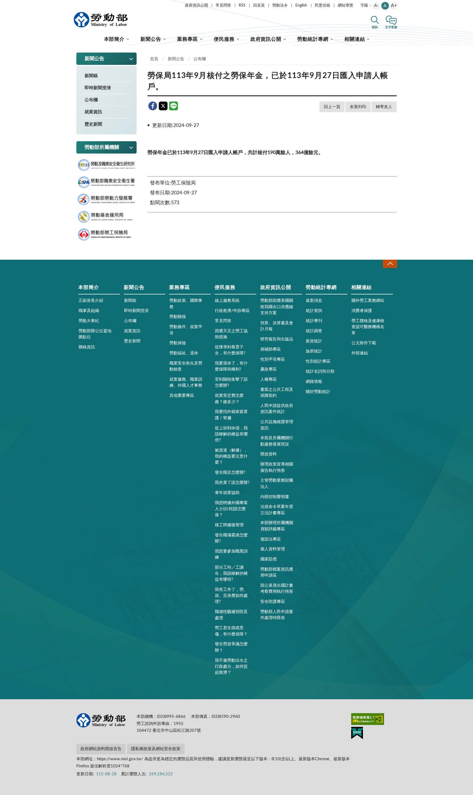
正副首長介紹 (91, 301)
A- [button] (376, 6)
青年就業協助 (227, 493)
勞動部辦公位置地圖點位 (95, 334)
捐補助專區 (270, 349)
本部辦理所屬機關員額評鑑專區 (276, 526)
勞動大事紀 (89, 321)
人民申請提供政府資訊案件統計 (276, 409)
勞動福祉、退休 (183, 353)
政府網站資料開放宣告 (101, 749)
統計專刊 (314, 321)
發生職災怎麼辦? (230, 472)
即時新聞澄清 (98, 88)
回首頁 (259, 5)
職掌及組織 (89, 311)
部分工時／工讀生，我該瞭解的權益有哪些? (231, 573)
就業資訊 (93, 112)
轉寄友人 (384, 107)
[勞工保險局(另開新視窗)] (106, 234)
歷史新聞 (93, 124)
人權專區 (268, 379)
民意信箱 (322, 5)
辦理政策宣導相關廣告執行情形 (276, 467)
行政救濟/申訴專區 (232, 311)
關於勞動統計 (318, 392)
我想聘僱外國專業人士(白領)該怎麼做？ (231, 509)
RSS (242, 5)
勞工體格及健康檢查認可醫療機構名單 (367, 327)
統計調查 (314, 331)
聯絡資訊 (87, 347)
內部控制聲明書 (274, 497)
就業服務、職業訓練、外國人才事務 (185, 382)
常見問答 (223, 5)
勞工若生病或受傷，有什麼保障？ (231, 631)
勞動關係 (177, 317)
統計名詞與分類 (320, 371)
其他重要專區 (181, 396)
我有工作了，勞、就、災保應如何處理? (231, 596)
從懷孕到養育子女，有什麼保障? (230, 350)
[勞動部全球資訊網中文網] (100, 19)
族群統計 (314, 351)
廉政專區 (268, 369)
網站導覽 (345, 5)
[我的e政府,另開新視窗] (357, 734)
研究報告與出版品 (276, 339)
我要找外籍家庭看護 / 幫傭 (231, 415)
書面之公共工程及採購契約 (276, 393)
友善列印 (358, 107)
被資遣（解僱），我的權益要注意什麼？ (231, 456)
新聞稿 (91, 76)
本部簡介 (114, 39)
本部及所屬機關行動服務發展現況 (276, 441)
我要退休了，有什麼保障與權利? (231, 366)
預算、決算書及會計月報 (276, 326)
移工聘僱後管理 (229, 525)
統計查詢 (314, 311)
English (301, 5)
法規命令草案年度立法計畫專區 (276, 510)
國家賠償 (268, 559)
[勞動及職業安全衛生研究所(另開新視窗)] (106, 165)
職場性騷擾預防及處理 (231, 615)
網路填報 (314, 382)
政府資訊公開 (196, 5)
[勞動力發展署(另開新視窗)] (106, 199)
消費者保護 (361, 311)
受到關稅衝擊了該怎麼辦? (231, 382)
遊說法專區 (270, 539)
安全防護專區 (272, 602)
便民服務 (224, 39)
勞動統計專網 (312, 39)
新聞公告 (150, 39)
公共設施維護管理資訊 (276, 425)
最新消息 (314, 301)
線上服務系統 (227, 301)
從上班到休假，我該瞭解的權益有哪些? (231, 434)
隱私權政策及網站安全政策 (155, 749)
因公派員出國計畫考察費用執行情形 (276, 588)
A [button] (385, 6)
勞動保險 (177, 343)
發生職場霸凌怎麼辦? (231, 538)
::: (75, 4)
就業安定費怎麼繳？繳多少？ (229, 399)
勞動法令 (280, 5)
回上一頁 (332, 107)
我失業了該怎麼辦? (232, 483)
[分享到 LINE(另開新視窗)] (173, 106)
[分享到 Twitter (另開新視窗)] (163, 106)
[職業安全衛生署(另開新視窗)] (106, 182)
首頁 (154, 59)
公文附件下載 (363, 343)
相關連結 (354, 39)
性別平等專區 (272, 359)
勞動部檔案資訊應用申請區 (276, 572)
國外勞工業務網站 (367, 301)
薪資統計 (314, 341)
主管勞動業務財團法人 (276, 483)
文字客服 (391, 27)
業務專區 (187, 39)
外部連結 (359, 353)
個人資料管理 (272, 549)
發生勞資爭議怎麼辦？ (231, 647)
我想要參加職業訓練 (231, 554)
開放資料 (268, 454)
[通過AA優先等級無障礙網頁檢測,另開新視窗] (367, 720)
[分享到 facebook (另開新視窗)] (152, 106)
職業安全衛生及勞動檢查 (185, 366)
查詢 (375, 27)
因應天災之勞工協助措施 (231, 334)
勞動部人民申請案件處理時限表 (276, 615)
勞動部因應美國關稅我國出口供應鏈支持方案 (276, 307)
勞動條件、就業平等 (185, 330)
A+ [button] (394, 5)
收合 (390, 263)
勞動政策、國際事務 (185, 304)
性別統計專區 (318, 361)
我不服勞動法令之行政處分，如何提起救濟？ (231, 666)
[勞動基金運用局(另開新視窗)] (106, 217)
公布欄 (91, 100)
